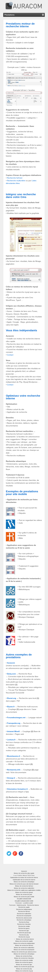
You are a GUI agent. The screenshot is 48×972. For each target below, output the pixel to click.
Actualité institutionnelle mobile (24, 901)
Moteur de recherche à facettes (24, 958)
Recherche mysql (24, 937)
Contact (10, 355)
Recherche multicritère (16, 181)
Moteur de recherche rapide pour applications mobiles (24, 890)
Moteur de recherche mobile (24, 960)
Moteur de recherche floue (24, 956)
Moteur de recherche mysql (24, 971)
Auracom (24, 871)
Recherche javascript (24, 932)
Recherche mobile (24, 926)
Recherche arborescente (24, 918)
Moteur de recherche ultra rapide (24, 873)
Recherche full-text (14, 178)
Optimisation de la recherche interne (24, 879)
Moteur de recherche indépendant (24, 943)
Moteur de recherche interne (25, 939)
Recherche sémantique (24, 920)
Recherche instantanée (24, 915)
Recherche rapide (24, 907)
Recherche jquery (24, 928)
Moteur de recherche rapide (24, 941)
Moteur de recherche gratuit (24, 892)
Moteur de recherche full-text (24, 886)
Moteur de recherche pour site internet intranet (24, 884)
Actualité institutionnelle (24, 898)
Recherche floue (24, 922)
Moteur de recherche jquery (24, 962)
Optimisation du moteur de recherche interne (24, 877)
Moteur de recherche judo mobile (24, 896)
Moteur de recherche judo (24, 894)
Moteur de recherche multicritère (24, 888)
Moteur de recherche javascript (24, 966)
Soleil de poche (21, 905)
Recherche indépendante (24, 909)
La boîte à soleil (28, 903)
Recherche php (24, 935)
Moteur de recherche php (24, 969)
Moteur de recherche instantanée (24, 949)
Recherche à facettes (24, 924)
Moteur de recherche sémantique (24, 881)
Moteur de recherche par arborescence (24, 952)
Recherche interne (33, 905)
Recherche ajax (24, 930)
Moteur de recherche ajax (24, 964)
